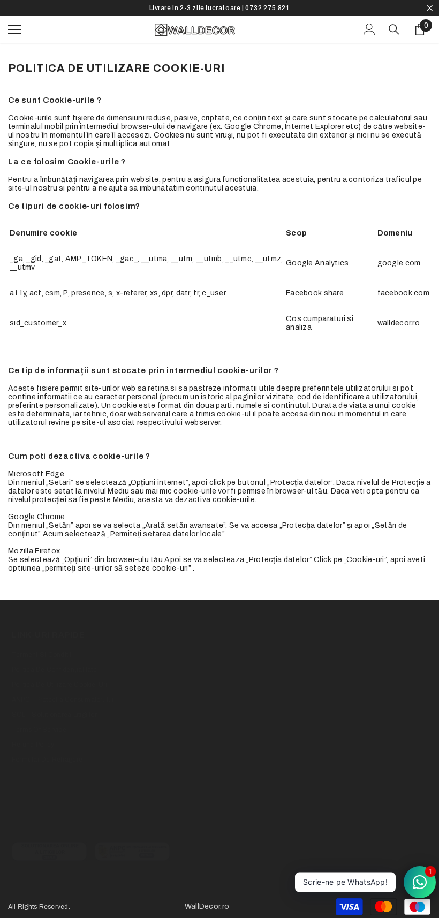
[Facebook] (26, 821)
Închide (430, 8)
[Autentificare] (369, 29)
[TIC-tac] (100, 821)
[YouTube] (137, 821)
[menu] (14, 29)
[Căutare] (394, 29)
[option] (219, 8)
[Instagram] (63, 821)
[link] (49, 851)
